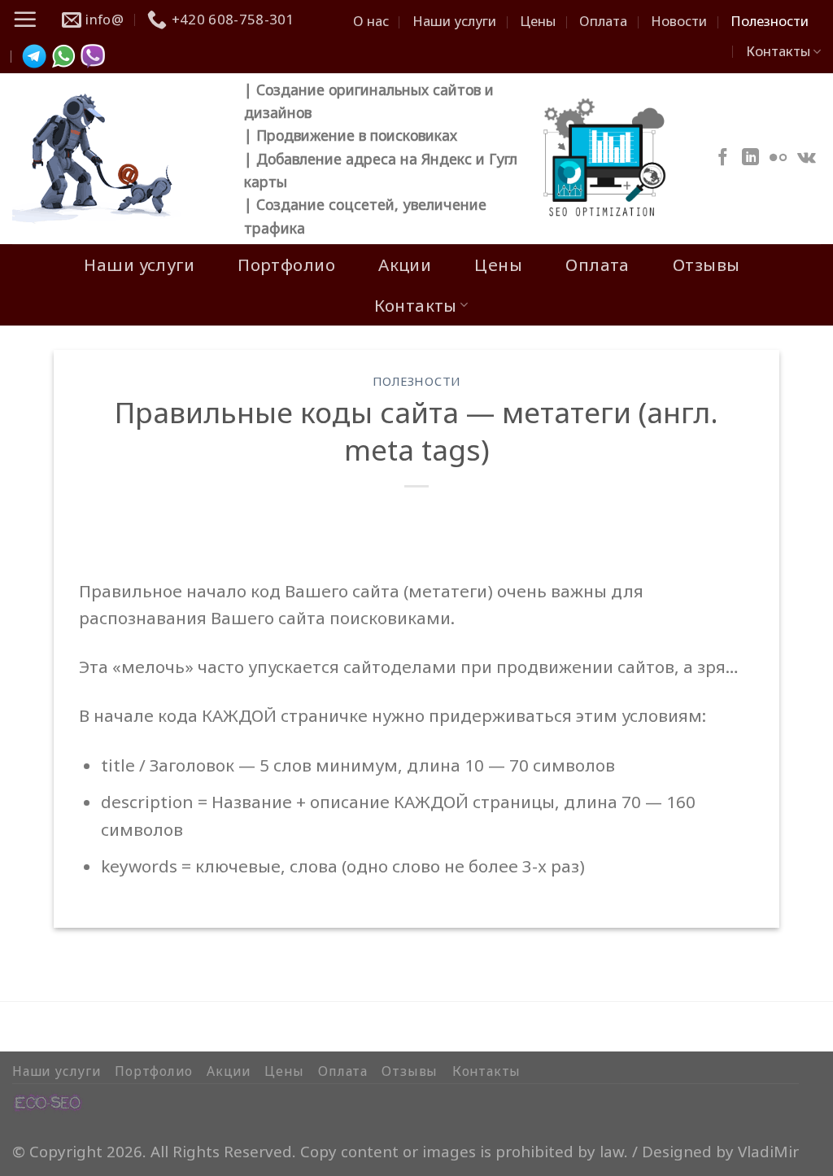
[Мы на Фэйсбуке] (722, 158)
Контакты (778, 51)
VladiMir (768, 1151)
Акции (404, 264)
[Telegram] (34, 56)
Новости (679, 20)
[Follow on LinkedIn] (750, 158)
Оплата (603, 20)
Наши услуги (454, 20)
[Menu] (25, 19)
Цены (538, 20)
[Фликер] (778, 158)
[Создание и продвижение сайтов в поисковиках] (48, 1100)
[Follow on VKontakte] (806, 158)
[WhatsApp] (63, 56)
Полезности (770, 20)
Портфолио (286, 264)
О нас (371, 20)
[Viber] (93, 56)
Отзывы (706, 264)
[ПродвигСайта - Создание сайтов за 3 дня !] (116, 158)
